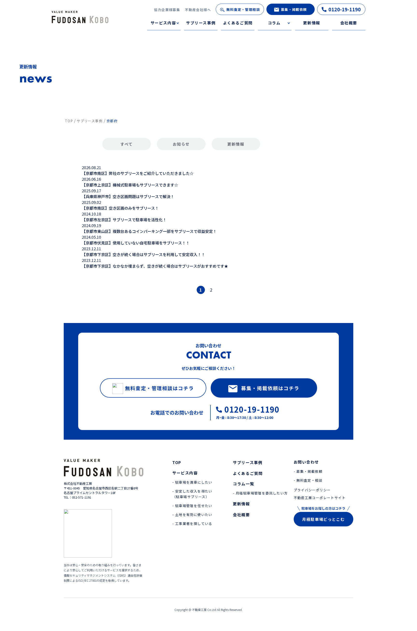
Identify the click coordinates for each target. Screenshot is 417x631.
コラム (274, 23)
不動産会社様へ (198, 9)
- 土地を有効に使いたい (192, 514)
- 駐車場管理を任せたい (192, 505)
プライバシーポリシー (312, 490)
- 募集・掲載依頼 (308, 471)
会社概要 (348, 23)
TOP (176, 462)
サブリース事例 (200, 23)
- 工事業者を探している (192, 523)
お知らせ (181, 144)
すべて (126, 144)
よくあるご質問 (238, 23)
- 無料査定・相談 (308, 480)
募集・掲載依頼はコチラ (270, 388)
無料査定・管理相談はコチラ (159, 388)
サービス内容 (163, 23)
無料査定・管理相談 (243, 9)
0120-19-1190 (344, 9)
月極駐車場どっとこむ (323, 519)
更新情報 (311, 23)
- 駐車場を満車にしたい (192, 482)
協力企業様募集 (167, 9)
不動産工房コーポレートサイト (320, 497)
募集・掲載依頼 (294, 9)
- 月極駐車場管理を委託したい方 (260, 493)
